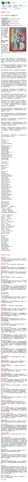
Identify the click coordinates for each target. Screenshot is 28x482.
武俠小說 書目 (18, 8)
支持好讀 (9, 7)
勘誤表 (2, 138)
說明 (17, 15)
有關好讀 (4, 5)
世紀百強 (13, 2)
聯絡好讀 (15, 7)
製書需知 (21, 5)
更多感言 (4, 479)
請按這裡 (18, 260)
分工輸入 (4, 7)
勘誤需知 (15, 5)
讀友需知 (9, 5)
